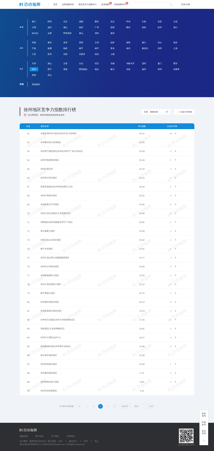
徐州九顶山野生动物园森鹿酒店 (55, 257)
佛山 (65, 27)
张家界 (176, 69)
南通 (50, 48)
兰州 (97, 42)
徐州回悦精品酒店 (49, 364)
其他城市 (36, 84)
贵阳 (112, 27)
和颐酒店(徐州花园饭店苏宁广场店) (57, 222)
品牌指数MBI (68, 4)
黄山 (81, 33)
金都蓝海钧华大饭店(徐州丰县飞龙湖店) (59, 133)
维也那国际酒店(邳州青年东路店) (56, 346)
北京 (65, 21)
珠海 (34, 75)
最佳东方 (73, 441)
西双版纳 (83, 69)
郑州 (160, 69)
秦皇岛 (145, 48)
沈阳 (65, 54)
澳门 (34, 21)
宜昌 (128, 69)
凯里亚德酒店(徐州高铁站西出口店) (57, 186)
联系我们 (71, 436)
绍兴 (97, 54)
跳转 (151, 406)
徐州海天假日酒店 (49, 178)
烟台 (97, 69)
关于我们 (55, 436)
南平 (97, 48)
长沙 (112, 21)
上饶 (112, 54)
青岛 (112, 48)
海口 (175, 27)
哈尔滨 (35, 33)
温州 (144, 63)
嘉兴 (50, 42)
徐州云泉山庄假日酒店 (51, 240)
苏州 (50, 54)
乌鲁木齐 (130, 63)
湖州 (97, 33)
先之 (96, 441)
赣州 (128, 27)
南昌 (65, 48)
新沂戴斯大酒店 (48, 231)
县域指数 (105, 4)
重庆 (97, 21)
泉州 (128, 48)
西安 (175, 63)
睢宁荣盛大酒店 (48, 293)
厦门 (160, 63)
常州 (128, 21)
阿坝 (50, 21)
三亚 (34, 54)
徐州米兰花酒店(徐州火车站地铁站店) (58, 320)
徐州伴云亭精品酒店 (50, 266)
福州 (81, 27)
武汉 (97, 63)
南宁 (81, 48)
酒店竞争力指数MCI (87, 4)
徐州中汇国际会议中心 (51, 337)
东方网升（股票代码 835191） (34, 441)
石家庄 (82, 54)
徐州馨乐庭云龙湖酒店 (51, 142)
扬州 (144, 69)
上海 (175, 48)
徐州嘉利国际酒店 (49, 373)
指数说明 (24, 436)
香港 (65, 69)
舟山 (50, 75)
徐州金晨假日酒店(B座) (51, 311)
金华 (65, 42)
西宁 (50, 69)
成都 (81, 21)
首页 (55, 4)
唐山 (50, 63)
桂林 (144, 27)
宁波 (34, 48)
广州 (97, 27)
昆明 (81, 42)
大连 (175, 21)
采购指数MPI (120, 4)
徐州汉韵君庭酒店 (49, 390)
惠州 (112, 33)
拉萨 (112, 42)
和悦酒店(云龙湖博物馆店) (52, 328)
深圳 (160, 48)
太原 (65, 63)
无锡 (112, 63)
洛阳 (128, 42)
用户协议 (39, 436)
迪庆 (50, 27)
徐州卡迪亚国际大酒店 (51, 284)
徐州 (34, 69)
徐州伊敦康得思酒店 (50, 160)
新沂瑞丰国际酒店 (49, 355)
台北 (81, 63)
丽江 (144, 42)
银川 (112, 69)
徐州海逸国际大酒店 (50, 275)
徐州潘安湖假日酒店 (50, 302)
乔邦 (86, 441)
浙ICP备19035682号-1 (30, 444)
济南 (34, 42)
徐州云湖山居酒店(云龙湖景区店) (56, 213)
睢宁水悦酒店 (47, 249)
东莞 (160, 21)
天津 (34, 63)
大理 (34, 27)
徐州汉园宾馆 (47, 169)
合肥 (50, 33)
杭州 (160, 27)
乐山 (160, 42)
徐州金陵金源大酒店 (50, 382)
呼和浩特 (67, 33)
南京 (175, 42)
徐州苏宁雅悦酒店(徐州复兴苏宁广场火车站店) (62, 151)
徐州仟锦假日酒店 (49, 195)
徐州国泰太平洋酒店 (50, 204)
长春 (144, 21)
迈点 (60, 441)
